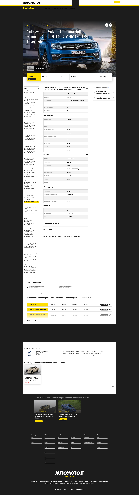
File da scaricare (34, 282)
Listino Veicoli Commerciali (88, 442)
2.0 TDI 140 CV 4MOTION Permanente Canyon (29, 224)
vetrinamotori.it (80, 489)
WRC (45, 459)
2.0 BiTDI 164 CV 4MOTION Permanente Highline (29, 106)
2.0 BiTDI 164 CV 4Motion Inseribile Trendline (31, 100)
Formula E (46, 447)
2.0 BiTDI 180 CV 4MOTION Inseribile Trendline (29, 129)
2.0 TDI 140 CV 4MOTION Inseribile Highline (31, 211)
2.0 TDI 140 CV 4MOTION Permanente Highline (29, 227)
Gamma (77, 351)
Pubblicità (66, 481)
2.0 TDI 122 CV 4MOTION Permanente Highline (29, 189)
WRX (45, 462)
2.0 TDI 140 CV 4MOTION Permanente (29, 221)
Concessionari (99, 444)
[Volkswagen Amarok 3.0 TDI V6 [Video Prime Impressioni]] (69, 406)
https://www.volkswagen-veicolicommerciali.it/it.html (45, 355)
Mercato (99, 435)
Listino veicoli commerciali (61, 8)
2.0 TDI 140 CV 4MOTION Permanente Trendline (29, 231)
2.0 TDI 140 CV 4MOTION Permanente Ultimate (29, 234)
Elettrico (32, 442)
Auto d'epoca (99, 442)
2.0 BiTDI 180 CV (27, 116)
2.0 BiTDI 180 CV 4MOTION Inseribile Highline (29, 126)
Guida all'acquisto (85, 351)
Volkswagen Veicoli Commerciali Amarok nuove (103, 97)
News (32, 437)
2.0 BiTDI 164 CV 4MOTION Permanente (29, 103)
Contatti (87, 481)
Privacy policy (34, 481)
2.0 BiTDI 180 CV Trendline (29, 170)
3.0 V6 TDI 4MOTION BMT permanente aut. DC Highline (30, 276)
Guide (72, 435)
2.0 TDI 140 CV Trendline (29, 238)
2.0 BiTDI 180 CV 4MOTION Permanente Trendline (29, 162)
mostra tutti (30, 320)
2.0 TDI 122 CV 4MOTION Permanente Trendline (29, 192)
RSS (76, 481)
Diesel (26, 88)
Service (65, 353)
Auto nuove (98, 437)
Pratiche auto (73, 444)
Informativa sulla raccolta (6, 494)
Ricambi (94, 351)
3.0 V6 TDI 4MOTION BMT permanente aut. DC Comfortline (30, 273)
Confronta (33, 79)
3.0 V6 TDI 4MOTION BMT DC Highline (30, 263)
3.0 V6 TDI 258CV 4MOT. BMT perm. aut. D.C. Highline (31, 253)
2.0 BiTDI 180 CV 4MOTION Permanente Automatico (29, 152)
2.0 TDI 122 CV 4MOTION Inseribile (31, 176)
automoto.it (58, 489)
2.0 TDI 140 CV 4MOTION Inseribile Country (31, 208)
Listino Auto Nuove (86, 437)
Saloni (59, 435)
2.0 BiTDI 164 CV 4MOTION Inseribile (29, 93)
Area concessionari (117, 3)
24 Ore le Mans (47, 454)
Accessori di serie (51, 223)
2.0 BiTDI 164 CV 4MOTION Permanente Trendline (29, 109)
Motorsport (47, 435)
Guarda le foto (40, 68)
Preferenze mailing (103, 481)
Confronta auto (73, 8)
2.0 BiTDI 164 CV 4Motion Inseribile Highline (31, 96)
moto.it (65, 489)
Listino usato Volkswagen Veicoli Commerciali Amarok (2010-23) (78, 355)
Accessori (100, 351)
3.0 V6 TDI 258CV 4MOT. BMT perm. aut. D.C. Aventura (31, 250)
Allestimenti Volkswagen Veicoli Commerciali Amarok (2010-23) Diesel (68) (59, 297)
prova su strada (64, 412)
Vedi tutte (113, 386)
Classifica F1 (47, 442)
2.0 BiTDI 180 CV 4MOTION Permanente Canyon (29, 155)
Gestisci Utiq (94, 481)
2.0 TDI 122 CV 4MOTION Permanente (29, 186)
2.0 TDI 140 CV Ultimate (29, 241)
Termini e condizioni (44, 481)
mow (72, 489)
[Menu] (19, 2)
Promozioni (71, 353)
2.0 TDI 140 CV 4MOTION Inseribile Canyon (31, 204)
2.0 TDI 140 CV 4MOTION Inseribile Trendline (31, 214)
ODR (72, 481)
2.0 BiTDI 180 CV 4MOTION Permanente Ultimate (29, 165)
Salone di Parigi (60, 444)
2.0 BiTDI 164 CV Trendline (29, 114)
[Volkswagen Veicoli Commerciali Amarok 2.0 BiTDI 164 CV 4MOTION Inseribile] (110, 309)
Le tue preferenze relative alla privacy (22, 494)
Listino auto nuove (48, 8)
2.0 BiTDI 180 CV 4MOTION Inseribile (29, 119)
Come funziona (73, 437)
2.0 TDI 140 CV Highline (29, 236)
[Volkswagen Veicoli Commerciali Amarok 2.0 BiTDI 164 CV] (110, 305)
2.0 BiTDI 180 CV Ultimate (29, 172)
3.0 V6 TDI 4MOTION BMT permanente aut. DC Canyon (30, 270)
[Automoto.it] (32, 3)
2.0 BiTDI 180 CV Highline (29, 168)
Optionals (47, 229)
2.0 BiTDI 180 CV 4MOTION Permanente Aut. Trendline (29, 145)
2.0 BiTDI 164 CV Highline (29, 112)
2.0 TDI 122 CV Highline (29, 195)
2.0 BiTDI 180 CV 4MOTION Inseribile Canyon (29, 123)
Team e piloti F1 (47, 444)
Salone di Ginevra (60, 442)
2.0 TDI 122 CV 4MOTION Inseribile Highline (31, 179)
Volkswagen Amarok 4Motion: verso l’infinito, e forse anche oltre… (44, 416)
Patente (72, 447)
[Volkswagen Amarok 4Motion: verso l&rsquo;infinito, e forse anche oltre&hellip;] (45, 406)
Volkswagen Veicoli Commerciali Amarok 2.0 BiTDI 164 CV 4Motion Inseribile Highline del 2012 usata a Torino (31, 381)
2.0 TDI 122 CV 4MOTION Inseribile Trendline (31, 183)
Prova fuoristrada (41, 412)
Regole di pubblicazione (56, 481)
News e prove (34, 435)
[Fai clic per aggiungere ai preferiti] (110, 25)
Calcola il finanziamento (102, 87)
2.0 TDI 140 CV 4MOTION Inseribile (31, 201)
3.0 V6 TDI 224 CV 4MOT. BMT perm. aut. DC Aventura (30, 244)
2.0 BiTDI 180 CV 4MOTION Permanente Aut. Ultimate (29, 149)
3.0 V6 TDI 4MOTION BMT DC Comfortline (30, 260)
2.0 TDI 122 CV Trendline (29, 197)
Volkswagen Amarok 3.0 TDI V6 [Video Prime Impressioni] (69, 415)
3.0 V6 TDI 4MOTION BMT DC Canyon (30, 257)
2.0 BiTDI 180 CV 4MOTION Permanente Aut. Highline (29, 142)
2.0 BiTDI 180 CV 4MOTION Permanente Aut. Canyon (29, 139)
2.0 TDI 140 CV (27, 199)
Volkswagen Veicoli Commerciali (36, 25)
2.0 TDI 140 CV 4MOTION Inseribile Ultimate (31, 217)
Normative (72, 442)
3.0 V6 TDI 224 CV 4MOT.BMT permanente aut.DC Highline (30, 247)
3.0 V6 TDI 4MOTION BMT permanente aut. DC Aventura (30, 267)
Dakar (45, 449)
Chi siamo (81, 481)
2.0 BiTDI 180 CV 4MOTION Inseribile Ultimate (29, 132)
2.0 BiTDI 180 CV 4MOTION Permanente (29, 136)
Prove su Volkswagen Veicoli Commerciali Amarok (88, 353)
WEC (45, 457)
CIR (45, 452)
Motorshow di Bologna (61, 447)
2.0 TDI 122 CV (27, 174)
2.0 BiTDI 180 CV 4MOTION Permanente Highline (29, 159)
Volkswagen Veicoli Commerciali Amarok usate (103, 92)
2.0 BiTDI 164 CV (27, 90)
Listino (85, 435)
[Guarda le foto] (30, 68)
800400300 (38, 354)
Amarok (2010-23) (52, 25)
